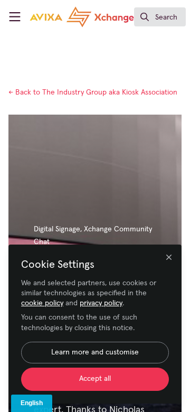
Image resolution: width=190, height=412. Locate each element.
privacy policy (101, 303)
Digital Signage (57, 229)
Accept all (95, 378)
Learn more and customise (95, 352)
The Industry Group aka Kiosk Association (92, 92)
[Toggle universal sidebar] (15, 17)
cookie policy (42, 303)
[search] (160, 16)
